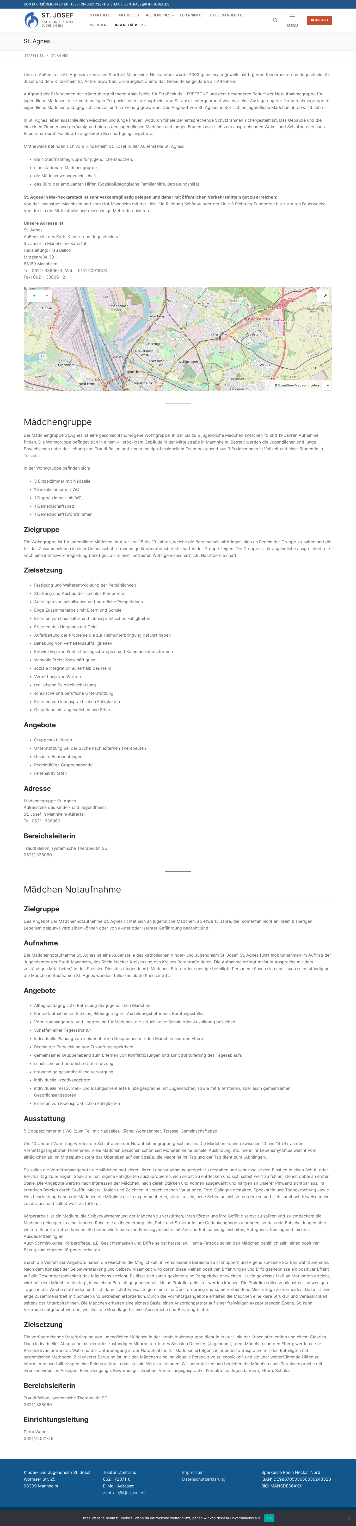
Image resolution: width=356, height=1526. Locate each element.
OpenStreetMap (289, 385)
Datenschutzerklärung (203, 1479)
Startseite (34, 55)
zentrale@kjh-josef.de (124, 1492)
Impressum (193, 1472)
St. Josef (57, 15)
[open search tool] (275, 20)
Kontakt (320, 20)
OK (269, 1518)
